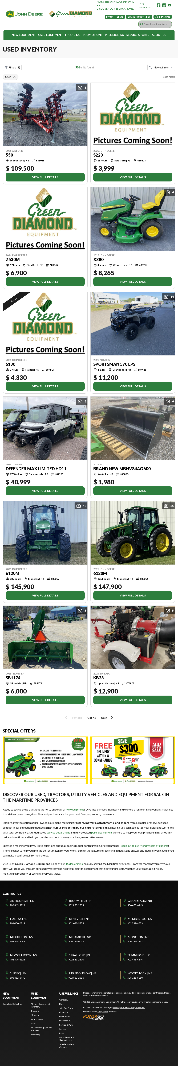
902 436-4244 (135, 959)
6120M (12, 573)
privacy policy (145, 1002)
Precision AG (114, 34)
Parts (61, 1033)
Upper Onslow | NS (82, 973)
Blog (61, 1004)
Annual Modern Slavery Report (66, 1038)
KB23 (98, 677)
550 (9, 155)
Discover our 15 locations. (115, 8)
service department (58, 832)
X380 (98, 259)
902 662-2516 (76, 977)
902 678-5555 (76, 923)
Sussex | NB (18, 973)
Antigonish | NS (22, 900)
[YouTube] (170, 5)
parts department (101, 832)
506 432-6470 (17, 977)
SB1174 (13, 677)
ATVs (33, 1023)
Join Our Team (66, 1008)
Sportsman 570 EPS (114, 364)
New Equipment (24, 34)
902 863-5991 (17, 905)
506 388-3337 (135, 941)
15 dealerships (74, 863)
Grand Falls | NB (140, 900)
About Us (159, 34)
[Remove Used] (14, 77)
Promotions (92, 34)
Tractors (35, 1011)
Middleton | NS (21, 937)
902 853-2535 (76, 905)
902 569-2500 (76, 959)
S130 (10, 364)
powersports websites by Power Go (128, 1007)
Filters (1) (14, 67)
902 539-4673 (135, 923)
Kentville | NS (79, 918)
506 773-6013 (76, 941)
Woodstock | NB (140, 973)
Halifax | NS (18, 918)
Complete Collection (12, 1004)
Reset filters (168, 76)
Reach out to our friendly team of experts (144, 845)
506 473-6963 (135, 905)
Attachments (37, 1019)
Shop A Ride (103, 1011)
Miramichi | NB (80, 937)
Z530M (13, 259)
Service (62, 1029)
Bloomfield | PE (80, 900)
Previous (76, 717)
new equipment (75, 809)
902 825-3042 (17, 941)
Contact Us (64, 999)
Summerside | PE (139, 955)
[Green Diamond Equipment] (49, 14)
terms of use (161, 1002)
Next (104, 717)
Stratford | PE (80, 955)
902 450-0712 (17, 923)
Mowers (35, 1015)
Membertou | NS (140, 918)
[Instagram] (164, 5)
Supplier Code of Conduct (66, 1045)
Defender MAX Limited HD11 (36, 468)
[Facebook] (158, 5)
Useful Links (68, 993)
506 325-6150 (135, 977)
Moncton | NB (138, 937)
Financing (72, 34)
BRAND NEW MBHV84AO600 (122, 468)
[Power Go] (114, 1017)
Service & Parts (137, 34)
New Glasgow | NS (23, 955)
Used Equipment (50, 34)
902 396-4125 (17, 959)
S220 (98, 155)
